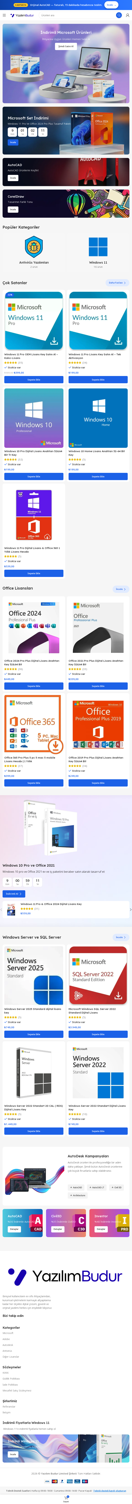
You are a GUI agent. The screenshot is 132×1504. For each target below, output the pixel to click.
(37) (20, 766)
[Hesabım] (127, 15)
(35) (20, 362)
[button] (33, 379)
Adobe (6, 1339)
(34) (84, 362)
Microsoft (8, 1333)
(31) (36, 908)
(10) (84, 1114)
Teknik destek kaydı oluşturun (109, 1490)
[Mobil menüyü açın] (4, 15)
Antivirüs (7, 1350)
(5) (84, 459)
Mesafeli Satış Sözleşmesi (17, 1390)
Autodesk (8, 1345)
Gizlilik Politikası (11, 1378)
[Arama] (119, 15)
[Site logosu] (22, 15)
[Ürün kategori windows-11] (98, 253)
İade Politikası (10, 1384)
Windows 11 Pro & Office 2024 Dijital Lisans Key (51, 904)
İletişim (6, 1412)
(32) (20, 459)
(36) (20, 669)
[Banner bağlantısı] (66, 131)
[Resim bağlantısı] (66, 1275)
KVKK (6, 1372)
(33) (84, 669)
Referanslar (9, 1406)
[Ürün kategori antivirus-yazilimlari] (33, 253)
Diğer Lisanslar (11, 1356)
